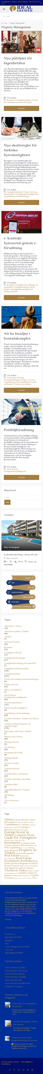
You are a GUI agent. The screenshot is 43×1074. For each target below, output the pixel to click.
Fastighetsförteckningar (14, 658)
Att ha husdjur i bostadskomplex (17, 336)
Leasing (23, 843)
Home (12, 840)
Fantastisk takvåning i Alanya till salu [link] (21, 554)
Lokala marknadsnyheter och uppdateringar (17, 725)
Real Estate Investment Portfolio (18, 859)
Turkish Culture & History (20, 874)
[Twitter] (14, 1070)
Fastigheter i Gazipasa (14, 986)
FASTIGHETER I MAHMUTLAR (17, 983)
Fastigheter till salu (13, 653)
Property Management (25, 853)
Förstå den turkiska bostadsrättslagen (21, 101)
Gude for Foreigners (20, 837)
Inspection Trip (19, 840)
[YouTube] (23, 1070)
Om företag (9, 747)
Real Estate (11, 855)
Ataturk (7, 637)
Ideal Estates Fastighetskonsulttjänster (21, 194)
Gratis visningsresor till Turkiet (17, 947)
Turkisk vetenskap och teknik (17, 779)
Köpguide (9, 940)
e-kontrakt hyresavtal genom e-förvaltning (21, 243)
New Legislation (12, 847)
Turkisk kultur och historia (16, 774)
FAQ (7, 943)
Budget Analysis (29, 822)
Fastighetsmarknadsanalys (16, 669)
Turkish (30, 871)
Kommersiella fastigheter (15, 708)
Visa (34, 878)
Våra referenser (11, 800)
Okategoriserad (11, 742)
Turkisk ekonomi (11, 769)
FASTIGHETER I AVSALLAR (16, 971)
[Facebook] (10, 1070)
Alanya (9, 819)
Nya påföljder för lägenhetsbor (18, 60)
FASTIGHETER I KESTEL (15, 974)
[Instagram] (19, 1070)
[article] (21, 544)
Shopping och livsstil (13, 753)
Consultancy (12, 824)
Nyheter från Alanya (13, 737)
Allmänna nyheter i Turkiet (16, 631)
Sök (7, 502)
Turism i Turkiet (11, 763)
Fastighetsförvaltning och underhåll (20, 663)
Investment (12, 843)
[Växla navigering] (41, 3)
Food (24, 829)
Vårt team (9, 950)
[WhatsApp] (28, 1070)
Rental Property (12, 865)
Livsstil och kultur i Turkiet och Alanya (20, 383)
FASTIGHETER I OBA (13, 980)
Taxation (34, 866)
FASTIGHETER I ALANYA (15, 968)
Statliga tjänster (11, 291)
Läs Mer (21, 108)
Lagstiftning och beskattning (16, 196)
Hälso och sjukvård (12, 690)
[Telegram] (33, 1070)
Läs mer (8, 919)
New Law (33, 845)
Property (14, 850)
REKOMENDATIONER (14, 953)
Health (6, 840)
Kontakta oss (10, 934)
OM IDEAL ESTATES (13, 937)
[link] (21, 535)
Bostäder (11, 100)
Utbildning (9, 795)
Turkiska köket (11, 784)
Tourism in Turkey (15, 870)
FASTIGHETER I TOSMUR (15, 977)
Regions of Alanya (29, 863)
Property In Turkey (20, 851)
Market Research (21, 845)
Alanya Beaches (22, 819)
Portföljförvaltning (19, 429)
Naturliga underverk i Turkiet (17, 731)
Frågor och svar (30, 192)
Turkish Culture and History (21, 876)
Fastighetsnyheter (23, 100)
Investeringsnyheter (13, 703)
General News (24, 835)
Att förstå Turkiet (12, 642)
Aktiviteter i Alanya (13, 626)
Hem (5, 23)
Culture (25, 824)
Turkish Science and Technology (23, 878)
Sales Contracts (25, 866)
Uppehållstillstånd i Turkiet (16, 790)
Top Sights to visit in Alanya (19, 868)
